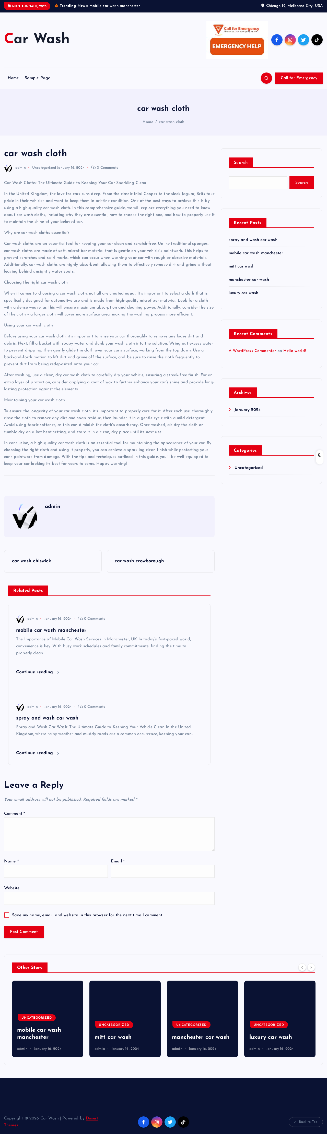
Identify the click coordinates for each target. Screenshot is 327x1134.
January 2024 (248, 410)
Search (241, 163)
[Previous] (302, 967)
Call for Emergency (299, 78)
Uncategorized (44, 168)
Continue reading (35, 672)
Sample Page (38, 78)
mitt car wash (241, 266)
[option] (47, 1019)
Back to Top (308, 1122)
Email (117, 861)
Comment (14, 814)
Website (12, 888)
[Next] (311, 967)
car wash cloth (171, 122)
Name (11, 861)
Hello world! (294, 351)
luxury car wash (243, 293)
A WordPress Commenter (252, 351)
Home (13, 78)
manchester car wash (249, 280)
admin (20, 168)
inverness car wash (274, 1037)
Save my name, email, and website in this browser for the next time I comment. (87, 915)
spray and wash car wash (253, 240)
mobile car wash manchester (256, 253)
